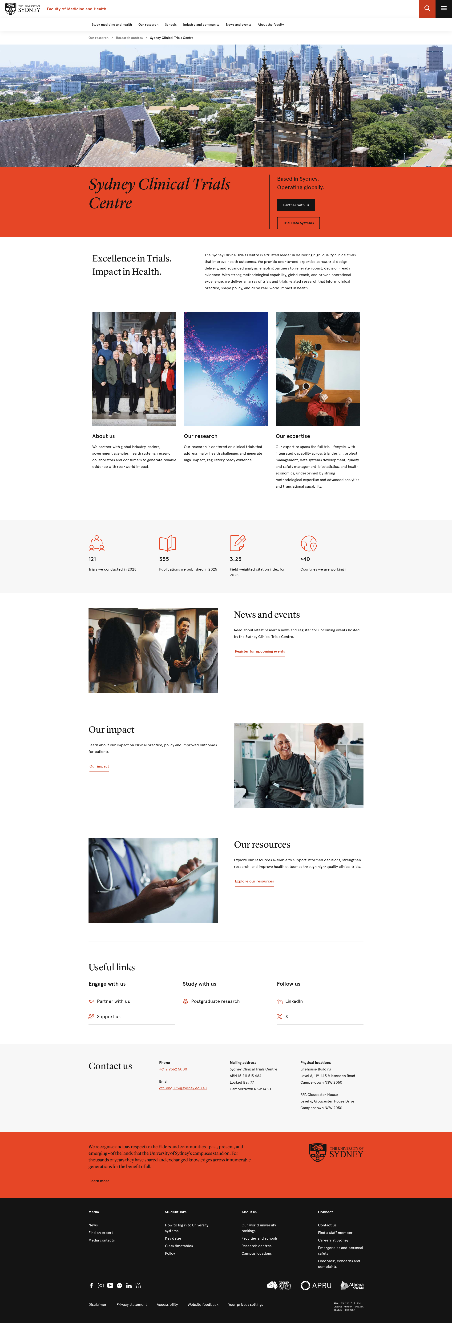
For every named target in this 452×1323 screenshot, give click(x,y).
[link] (99, 38)
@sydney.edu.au (193, 1088)
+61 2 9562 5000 (173, 1069)
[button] (427, 9)
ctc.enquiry (169, 1088)
